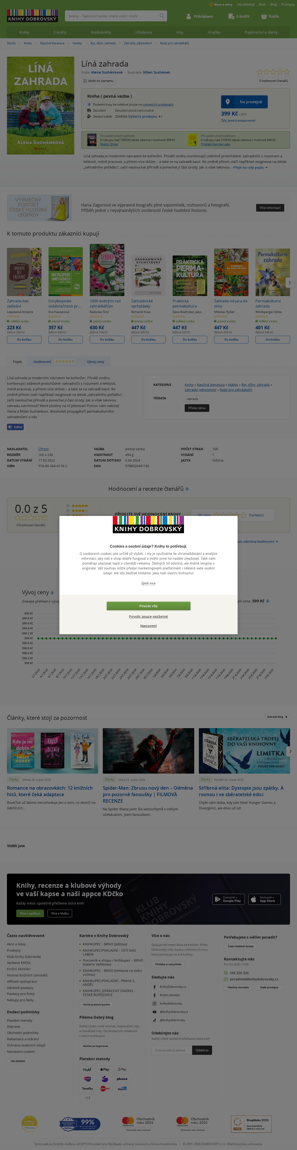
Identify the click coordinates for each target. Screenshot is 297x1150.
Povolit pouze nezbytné (148, 616)
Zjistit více (148, 583)
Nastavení (148, 625)
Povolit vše (148, 606)
